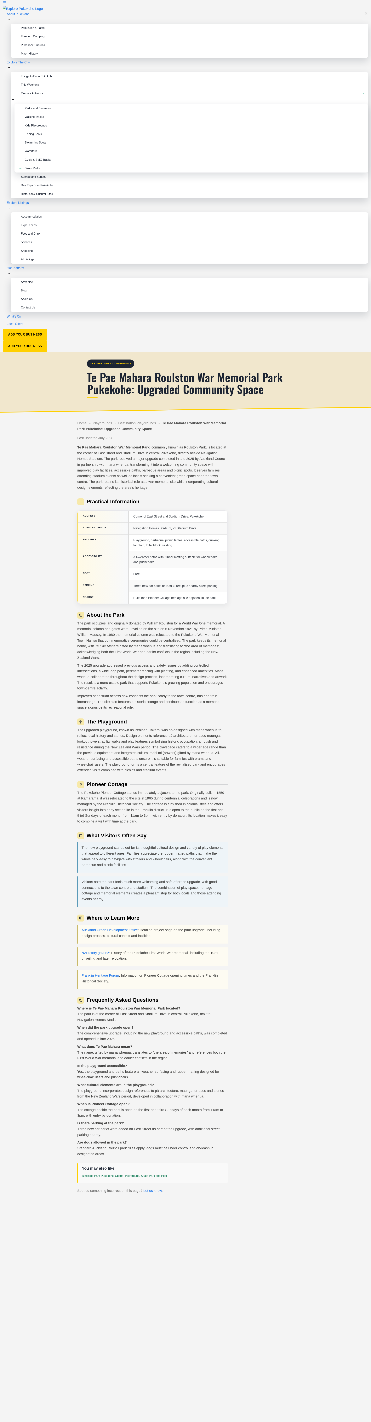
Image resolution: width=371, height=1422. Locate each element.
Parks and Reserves (38, 108)
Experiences (29, 225)
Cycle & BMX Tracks (38, 159)
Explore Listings (18, 202)
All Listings (27, 259)
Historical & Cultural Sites (37, 194)
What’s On (14, 316)
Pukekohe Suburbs (33, 45)
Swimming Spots (35, 142)
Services (26, 242)
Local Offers (15, 323)
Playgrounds (102, 423)
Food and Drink (30, 233)
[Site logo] (23, 8)
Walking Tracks (34, 116)
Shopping (27, 250)
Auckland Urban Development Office (110, 930)
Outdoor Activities (32, 93)
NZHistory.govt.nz (95, 953)
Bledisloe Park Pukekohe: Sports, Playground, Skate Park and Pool (124, 1175)
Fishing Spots (33, 134)
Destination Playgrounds (137, 423)
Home (82, 423)
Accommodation (31, 216)
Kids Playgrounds (36, 125)
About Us (27, 299)
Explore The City (18, 62)
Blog (23, 290)
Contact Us (28, 307)
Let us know (152, 1191)
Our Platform (15, 268)
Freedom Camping (32, 36)
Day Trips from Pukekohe (37, 185)
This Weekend (30, 84)
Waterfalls (31, 151)
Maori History (29, 53)
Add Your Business (25, 334)
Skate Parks (32, 168)
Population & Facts (33, 27)
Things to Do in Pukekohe (37, 76)
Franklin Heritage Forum (100, 975)
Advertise (27, 282)
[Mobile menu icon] (185, 3)
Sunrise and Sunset (33, 176)
